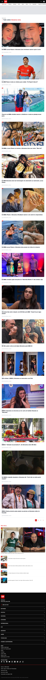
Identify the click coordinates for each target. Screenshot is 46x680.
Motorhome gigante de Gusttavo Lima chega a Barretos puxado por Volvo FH (20, 580)
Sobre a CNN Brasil (5, 667)
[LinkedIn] (14, 661)
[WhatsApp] (23, 661)
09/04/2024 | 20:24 (7, 348)
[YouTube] (9, 661)
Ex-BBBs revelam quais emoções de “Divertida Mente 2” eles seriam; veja (22, 279)
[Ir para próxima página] (43, 520)
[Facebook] (6, 661)
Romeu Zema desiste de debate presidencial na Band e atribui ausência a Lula (20, 565)
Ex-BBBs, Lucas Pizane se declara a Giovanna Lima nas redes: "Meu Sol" (22, 148)
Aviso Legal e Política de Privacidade (8, 668)
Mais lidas (3, 525)
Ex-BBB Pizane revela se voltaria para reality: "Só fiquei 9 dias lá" (20, 82)
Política (9, 4)
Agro (23, 4)
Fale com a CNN (4, 672)
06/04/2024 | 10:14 (7, 515)
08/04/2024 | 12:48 (7, 381)
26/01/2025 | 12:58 (7, 151)
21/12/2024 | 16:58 (7, 185)
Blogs (2, 650)
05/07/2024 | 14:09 (7, 250)
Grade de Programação (6, 649)
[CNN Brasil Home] (5, 1)
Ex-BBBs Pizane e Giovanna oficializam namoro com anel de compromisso (22, 215)
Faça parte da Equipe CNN (6, 674)
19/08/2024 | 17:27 (7, 217)
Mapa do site (3, 655)
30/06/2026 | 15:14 (7, 52)
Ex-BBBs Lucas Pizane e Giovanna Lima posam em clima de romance (21, 247)
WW (19, 4)
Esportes (34, 4)
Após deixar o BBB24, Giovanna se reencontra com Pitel (17, 378)
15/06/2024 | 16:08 (7, 282)
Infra (27, 4)
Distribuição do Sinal (5, 656)
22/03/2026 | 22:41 (7, 84)
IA (30, 4)
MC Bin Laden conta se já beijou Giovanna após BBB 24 (17, 346)
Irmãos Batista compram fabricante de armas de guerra (16, 558)
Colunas (2, 652)
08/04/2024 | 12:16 (7, 447)
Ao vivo (4, 4)
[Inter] (1, 661)
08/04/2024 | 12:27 (7, 415)
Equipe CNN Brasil (5, 647)
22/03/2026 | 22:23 (7, 118)
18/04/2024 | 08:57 (7, 316)
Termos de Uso (4, 670)
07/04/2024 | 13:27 (7, 481)
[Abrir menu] (2, 1)
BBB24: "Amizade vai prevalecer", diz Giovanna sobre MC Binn (19, 445)
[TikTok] (20, 661)
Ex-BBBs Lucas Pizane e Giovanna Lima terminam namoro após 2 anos (21, 49)
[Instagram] (12, 661)
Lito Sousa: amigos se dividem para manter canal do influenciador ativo (12, 553)
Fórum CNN (3, 653)
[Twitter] (4, 661)
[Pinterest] (17, 661)
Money (14, 4)
